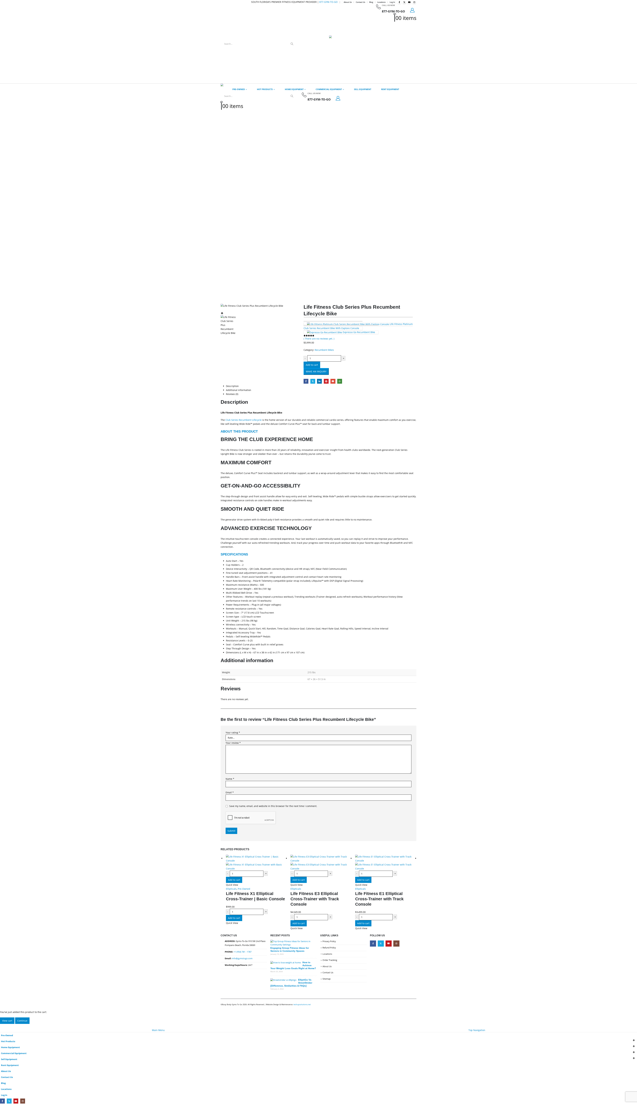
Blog (371, 2)
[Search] (292, 43)
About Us (348, 2)
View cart (7, 1020)
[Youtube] (409, 2)
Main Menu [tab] (158, 1030)
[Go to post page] (292, 943)
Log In (392, 2)
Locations (381, 2)
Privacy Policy (329, 941)
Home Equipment (294, 89)
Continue (22, 1020)
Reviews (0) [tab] (232, 394)
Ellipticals (231, 888)
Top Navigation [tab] (476, 1030)
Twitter (312, 381)
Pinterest (326, 381)
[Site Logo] (337, 43)
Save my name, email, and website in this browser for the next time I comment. (273, 806)
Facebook (306, 381)
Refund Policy (329, 947)
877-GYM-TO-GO (328, 1)
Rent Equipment (390, 89)
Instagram (396, 943)
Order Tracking (329, 960)
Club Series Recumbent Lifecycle (243, 419)
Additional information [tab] (238, 390)
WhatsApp (339, 381)
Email (332, 381)
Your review (233, 742)
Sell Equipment (362, 89)
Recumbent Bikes (324, 349)
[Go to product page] (256, 863)
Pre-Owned (238, 89)
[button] (2, 1025)
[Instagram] (414, 2)
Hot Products (265, 89)
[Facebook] (399, 2)
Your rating (233, 732)
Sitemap (326, 978)
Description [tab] (232, 386)
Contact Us (360, 2)
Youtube (389, 943)
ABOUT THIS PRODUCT (239, 431)
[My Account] (412, 10)
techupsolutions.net (302, 1004)
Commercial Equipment (329, 89)
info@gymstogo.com (242, 958)
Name (230, 778)
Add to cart (312, 364)
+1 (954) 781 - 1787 (242, 951)
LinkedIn (319, 381)
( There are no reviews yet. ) (319, 338)
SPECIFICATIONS (234, 554)
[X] (404, 2)
